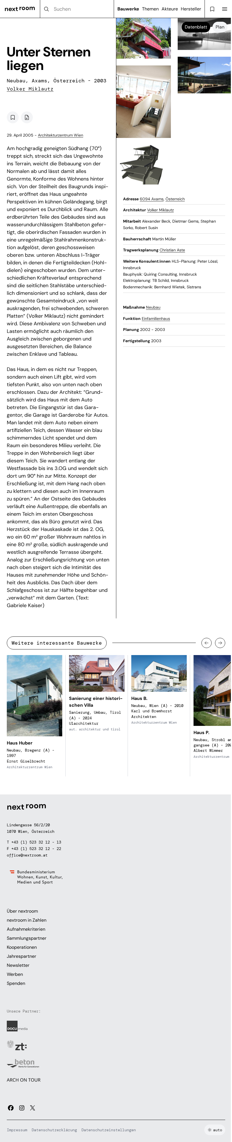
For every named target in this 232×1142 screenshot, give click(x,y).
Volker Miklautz (30, 88)
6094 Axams (152, 198)
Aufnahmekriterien (26, 929)
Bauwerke (128, 9)
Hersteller (191, 9)
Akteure (170, 9)
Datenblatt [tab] (196, 27)
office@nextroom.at (27, 855)
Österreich (175, 198)
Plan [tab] (220, 27)
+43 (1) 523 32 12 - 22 (36, 848)
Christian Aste (172, 249)
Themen (150, 9)
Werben (15, 974)
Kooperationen (22, 947)
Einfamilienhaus (156, 318)
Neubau (153, 307)
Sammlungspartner (26, 938)
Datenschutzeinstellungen (108, 1129)
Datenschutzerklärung (54, 1129)
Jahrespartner (21, 956)
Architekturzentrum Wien (60, 135)
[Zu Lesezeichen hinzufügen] (13, 117)
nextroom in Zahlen (26, 920)
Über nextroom (22, 911)
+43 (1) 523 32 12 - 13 (36, 842)
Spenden (16, 983)
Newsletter (18, 965)
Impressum (17, 1129)
